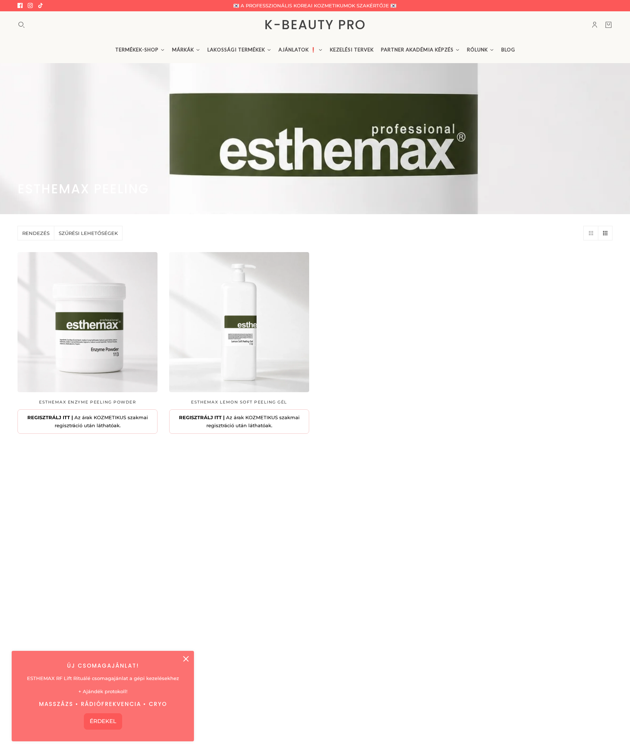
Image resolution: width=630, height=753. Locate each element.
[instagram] (30, 5)
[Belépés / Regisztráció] (595, 25)
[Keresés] (22, 25)
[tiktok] (40, 5)
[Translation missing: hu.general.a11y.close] (186, 659)
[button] (590, 233)
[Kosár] (608, 25)
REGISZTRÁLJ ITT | (50, 417)
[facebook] (20, 5)
